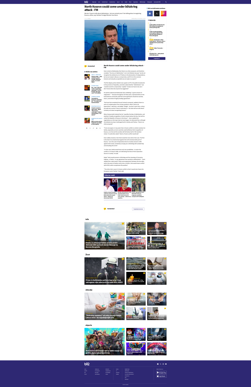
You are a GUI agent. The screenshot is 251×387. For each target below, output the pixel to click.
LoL (86, 348)
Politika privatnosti (129, 374)
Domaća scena (130, 334)
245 (88, 96)
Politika (88, 240)
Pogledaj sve (157, 58)
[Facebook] (150, 13)
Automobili (108, 372)
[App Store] (161, 376)
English (117, 372)
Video (117, 369)
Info (85, 369)
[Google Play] (161, 372)
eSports (107, 369)
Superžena (97, 374)
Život (85, 374)
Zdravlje (97, 369)
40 (88, 75)
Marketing (127, 369)
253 (88, 106)
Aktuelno (150, 297)
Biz (85, 372)
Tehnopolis (108, 370)
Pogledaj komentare (138, 209)
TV (116, 370)
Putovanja (97, 370)
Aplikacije (127, 376)
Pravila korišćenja (129, 372)
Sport (85, 370)
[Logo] (86, 2)
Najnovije (94, 2)
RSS (125, 377)
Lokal (107, 374)
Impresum (127, 370)
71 (88, 85)
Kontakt (127, 379)
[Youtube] (166, 364)
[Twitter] (157, 13)
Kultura (96, 372)
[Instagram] (163, 13)
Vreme (117, 374)
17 (104, 208)
